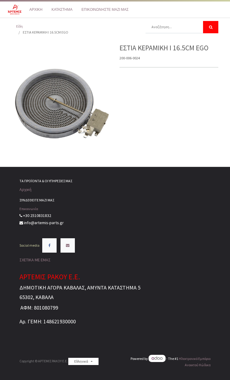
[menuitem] (36, 9)
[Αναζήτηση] (210, 27)
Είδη (19, 26)
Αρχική (25, 189)
